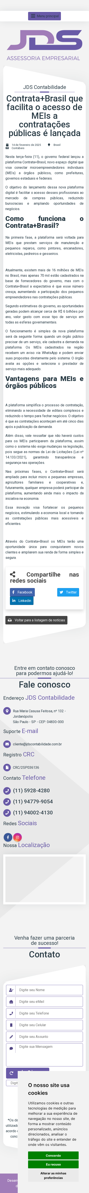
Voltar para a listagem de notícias (39, 620)
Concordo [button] (53, 1155)
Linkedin (24, 601)
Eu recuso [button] (53, 1164)
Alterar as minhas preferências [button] (53, 1175)
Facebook (24, 592)
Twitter (71, 592)
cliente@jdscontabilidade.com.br (37, 744)
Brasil (57, 144)
